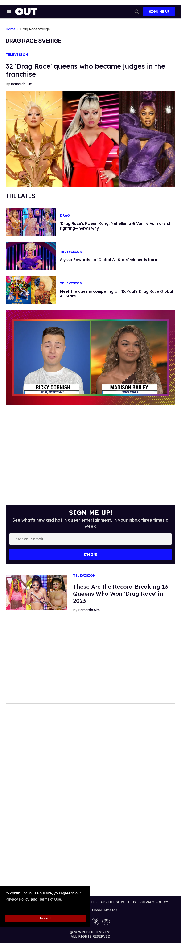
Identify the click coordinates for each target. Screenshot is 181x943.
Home (10, 29)
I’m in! (90, 554)
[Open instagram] (106, 921)
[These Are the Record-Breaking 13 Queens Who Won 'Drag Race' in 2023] (36, 592)
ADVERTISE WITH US (118, 902)
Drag (65, 216)
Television (17, 55)
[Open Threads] (95, 921)
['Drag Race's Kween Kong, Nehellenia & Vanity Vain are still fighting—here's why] (31, 221)
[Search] (137, 11)
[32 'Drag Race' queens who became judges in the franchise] (90, 138)
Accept (45, 918)
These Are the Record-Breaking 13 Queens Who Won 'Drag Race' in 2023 (120, 593)
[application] (90, 357)
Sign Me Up (159, 11)
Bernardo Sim (21, 84)
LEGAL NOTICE (105, 910)
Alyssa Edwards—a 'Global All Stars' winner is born (108, 259)
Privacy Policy (17, 899)
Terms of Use (50, 899)
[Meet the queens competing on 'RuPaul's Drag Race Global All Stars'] (31, 289)
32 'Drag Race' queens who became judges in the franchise (85, 70)
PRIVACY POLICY (154, 902)
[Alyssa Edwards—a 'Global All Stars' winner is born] (31, 255)
